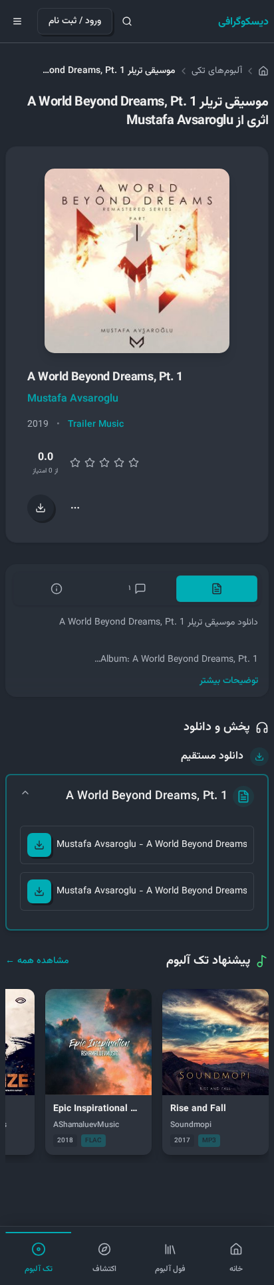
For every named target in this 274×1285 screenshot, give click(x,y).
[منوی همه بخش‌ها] (17, 21)
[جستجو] (127, 21)
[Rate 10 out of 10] (133, 462)
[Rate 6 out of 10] (104, 462)
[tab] (216, 588)
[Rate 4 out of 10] (89, 462)
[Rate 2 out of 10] (75, 462)
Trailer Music (96, 424)
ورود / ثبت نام (75, 21)
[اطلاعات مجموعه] (56, 588)
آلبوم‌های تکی (217, 71)
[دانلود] (39, 845)
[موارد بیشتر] (75, 507)
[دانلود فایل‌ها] (40, 507)
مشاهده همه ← (37, 961)
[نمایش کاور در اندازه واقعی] (137, 261)
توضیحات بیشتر (229, 681)
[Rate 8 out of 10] (119, 462)
